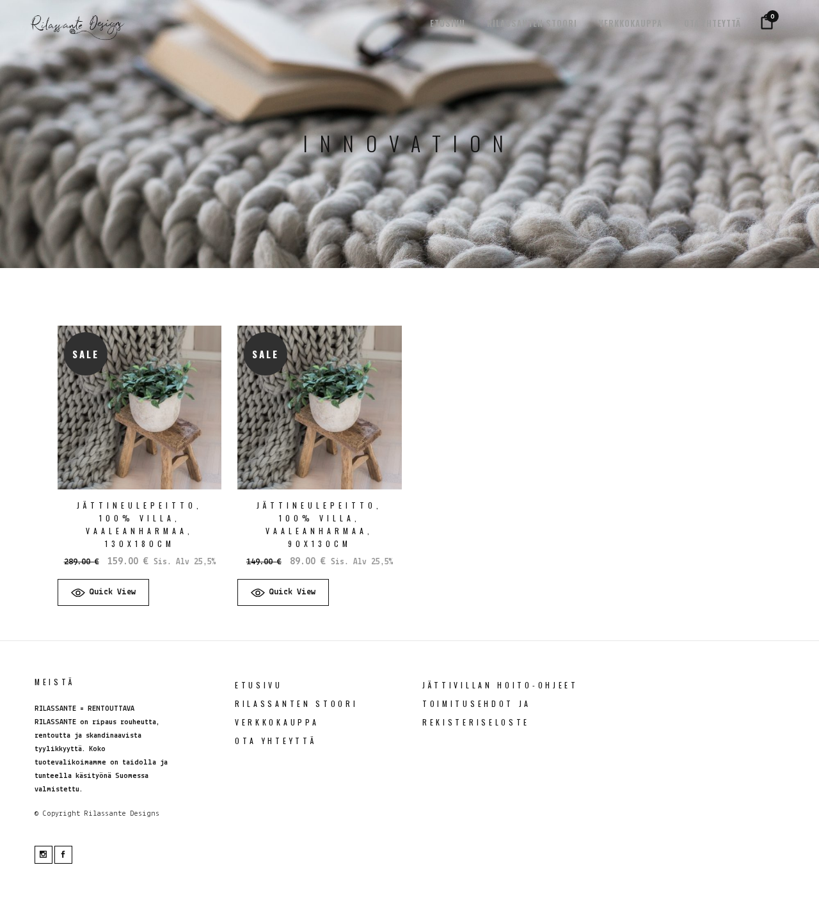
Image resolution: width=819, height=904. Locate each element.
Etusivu (259, 684)
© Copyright (57, 814)
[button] (103, 592)
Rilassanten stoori (296, 703)
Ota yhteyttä (275, 740)
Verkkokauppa (277, 722)
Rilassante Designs (121, 814)
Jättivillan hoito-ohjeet (500, 684)
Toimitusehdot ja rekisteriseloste (476, 712)
